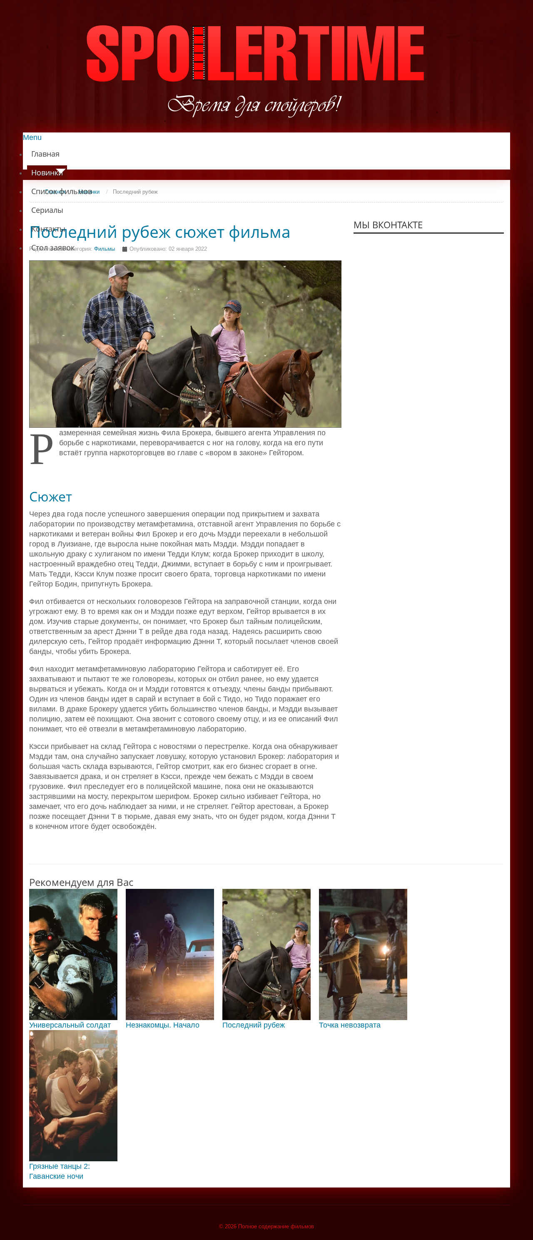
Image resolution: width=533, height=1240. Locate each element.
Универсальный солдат (70, 1025)
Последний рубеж (253, 1025)
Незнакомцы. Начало (162, 1025)
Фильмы (104, 249)
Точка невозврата (350, 1025)
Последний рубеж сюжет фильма (160, 231)
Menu (32, 137)
